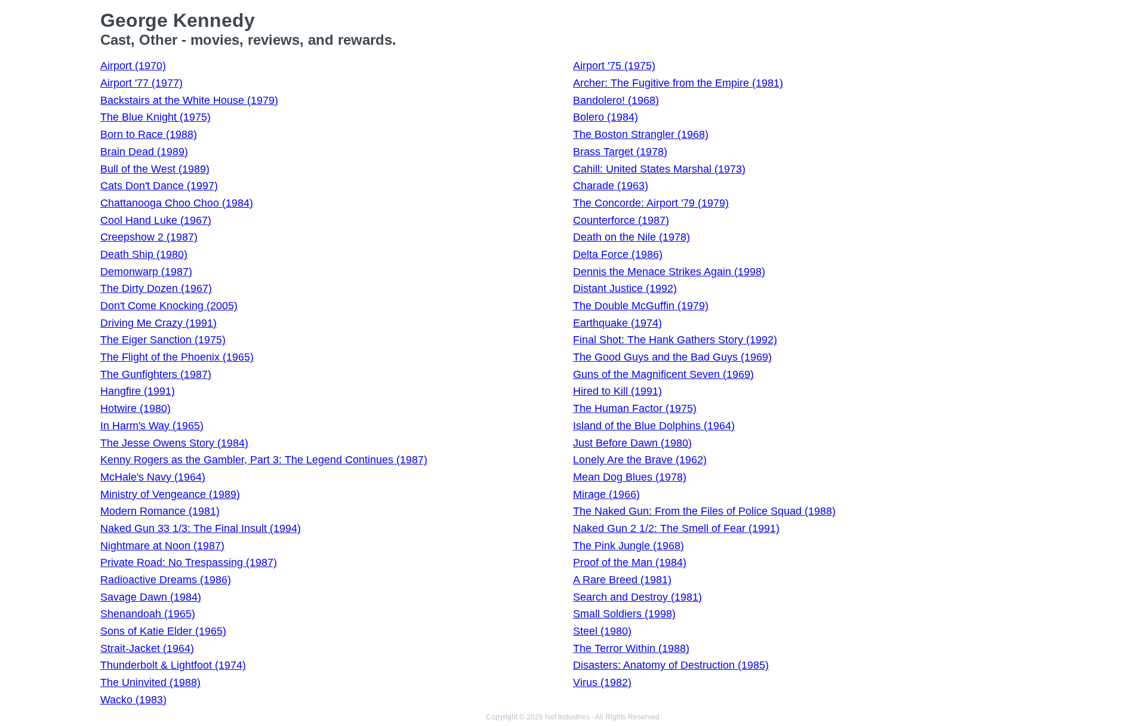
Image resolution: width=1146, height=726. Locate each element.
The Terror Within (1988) (631, 648)
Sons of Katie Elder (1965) (163, 631)
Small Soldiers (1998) (624, 614)
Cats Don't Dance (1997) (159, 186)
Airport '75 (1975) (614, 66)
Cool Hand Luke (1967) (155, 220)
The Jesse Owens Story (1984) (174, 443)
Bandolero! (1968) (616, 100)
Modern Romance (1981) (160, 511)
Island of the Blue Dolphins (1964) (654, 426)
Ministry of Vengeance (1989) (170, 494)
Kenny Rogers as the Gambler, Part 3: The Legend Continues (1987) (263, 460)
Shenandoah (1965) (147, 614)
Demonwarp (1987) (146, 272)
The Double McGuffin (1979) (640, 306)
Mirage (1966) (606, 494)
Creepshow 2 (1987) (149, 237)
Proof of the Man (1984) (629, 562)
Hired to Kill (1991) (617, 391)
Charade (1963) (610, 186)
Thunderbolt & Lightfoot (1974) (173, 665)
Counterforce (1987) (621, 220)
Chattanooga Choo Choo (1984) (176, 203)
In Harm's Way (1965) (152, 426)
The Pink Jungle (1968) (628, 546)
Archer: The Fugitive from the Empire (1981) (678, 83)
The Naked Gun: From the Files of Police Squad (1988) (704, 511)
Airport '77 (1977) (141, 83)
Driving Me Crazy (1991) (158, 323)
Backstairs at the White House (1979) (189, 100)
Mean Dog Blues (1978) (629, 477)
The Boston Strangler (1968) (640, 134)
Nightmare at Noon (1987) (162, 546)
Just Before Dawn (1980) (632, 443)
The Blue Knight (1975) (155, 117)
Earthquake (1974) (617, 323)
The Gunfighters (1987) (155, 374)
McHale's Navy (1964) (152, 477)
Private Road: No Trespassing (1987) (188, 562)
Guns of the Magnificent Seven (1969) (663, 374)
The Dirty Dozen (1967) (156, 288)
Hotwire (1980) (135, 408)
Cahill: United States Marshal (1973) (659, 169)
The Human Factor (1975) (635, 408)
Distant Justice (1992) (625, 288)
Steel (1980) (602, 631)
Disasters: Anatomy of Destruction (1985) (671, 665)
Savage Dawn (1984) (150, 597)
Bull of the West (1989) (155, 169)
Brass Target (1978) (620, 152)
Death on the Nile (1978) (631, 237)
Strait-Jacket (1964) (147, 648)
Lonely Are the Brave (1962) (640, 460)
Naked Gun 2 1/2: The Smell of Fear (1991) (676, 528)
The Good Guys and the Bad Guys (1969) (672, 357)
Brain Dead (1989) (144, 152)
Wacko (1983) (133, 700)
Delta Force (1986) (618, 254)
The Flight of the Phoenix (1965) (177, 357)
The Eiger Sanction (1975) (163, 340)
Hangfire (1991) (137, 391)
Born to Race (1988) (148, 134)
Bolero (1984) (605, 117)
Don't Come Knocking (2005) (169, 306)
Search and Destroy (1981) (637, 597)
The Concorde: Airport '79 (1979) (651, 203)
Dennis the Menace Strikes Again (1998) (669, 272)
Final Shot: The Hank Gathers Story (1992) (675, 340)
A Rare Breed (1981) (622, 580)
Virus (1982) (602, 682)
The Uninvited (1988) (150, 682)
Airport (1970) (133, 66)
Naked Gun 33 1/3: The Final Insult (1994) (200, 528)
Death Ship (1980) (143, 254)
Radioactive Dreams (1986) (165, 580)
